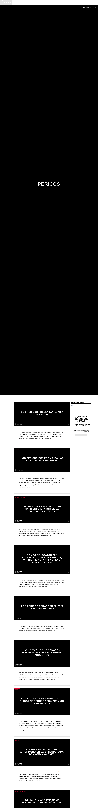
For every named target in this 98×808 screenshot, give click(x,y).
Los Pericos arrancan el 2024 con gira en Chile (42, 647)
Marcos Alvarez (18, 464)
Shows (22, 637)
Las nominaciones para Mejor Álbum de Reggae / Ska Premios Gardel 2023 (42, 741)
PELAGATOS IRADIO (89, 7)
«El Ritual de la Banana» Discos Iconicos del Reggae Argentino (42, 693)
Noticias (17, 2)
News (20, 443)
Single (25, 443)
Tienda (56, 2)
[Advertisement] (81, 503)
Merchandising (67, 2)
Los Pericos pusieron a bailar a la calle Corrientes (42, 499)
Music (16, 443)
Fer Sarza (17, 510)
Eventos (27, 2)
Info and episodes (81, 475)
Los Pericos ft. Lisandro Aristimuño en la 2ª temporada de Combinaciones (42, 792)
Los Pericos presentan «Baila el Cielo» (42, 453)
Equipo (48, 2)
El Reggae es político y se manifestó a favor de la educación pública (42, 549)
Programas (38, 2)
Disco (16, 681)
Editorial (17, 538)
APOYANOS (87, 2)
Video (29, 443)
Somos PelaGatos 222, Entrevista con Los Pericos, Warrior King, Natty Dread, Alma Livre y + (42, 599)
